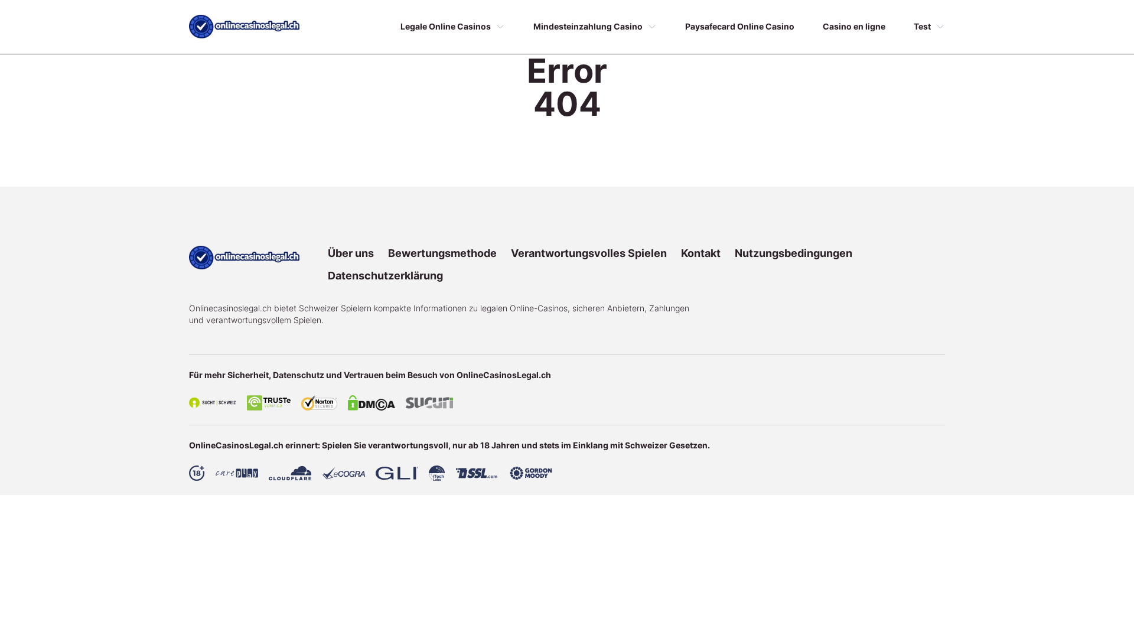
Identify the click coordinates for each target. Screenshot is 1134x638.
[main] (244, 26)
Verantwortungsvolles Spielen (589, 253)
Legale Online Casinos (445, 26)
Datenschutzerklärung (385, 275)
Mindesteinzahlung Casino (588, 26)
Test (922, 26)
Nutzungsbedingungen (793, 253)
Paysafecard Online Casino (739, 26)
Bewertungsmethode (442, 253)
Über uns (351, 253)
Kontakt (701, 253)
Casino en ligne (854, 26)
